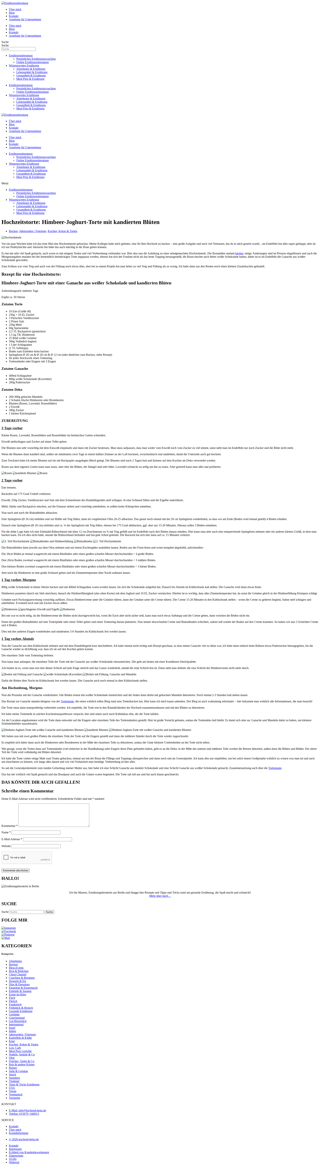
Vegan (12, 1091)
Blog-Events (16, 967)
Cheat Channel (17, 974)
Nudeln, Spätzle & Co (22, 1054)
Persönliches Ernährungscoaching (36, 58)
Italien (12, 1031)
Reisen (13, 1067)
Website (6, 846)
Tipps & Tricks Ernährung (24, 1084)
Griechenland (17, 1017)
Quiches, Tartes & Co (21, 1061)
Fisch (12, 997)
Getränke (14, 1014)
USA (12, 1087)
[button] (160, 183)
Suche (5, 42)
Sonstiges (14, 1077)
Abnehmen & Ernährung (30, 68)
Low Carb (15, 1047)
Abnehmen (15, 961)
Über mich (15, 9)
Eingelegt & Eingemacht (23, 987)
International (16, 1024)
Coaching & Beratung (22, 977)
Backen (13, 231)
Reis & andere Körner (22, 1064)
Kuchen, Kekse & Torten (62, 231)
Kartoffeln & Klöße (20, 1037)
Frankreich (15, 1004)
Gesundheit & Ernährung (31, 75)
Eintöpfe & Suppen (20, 991)
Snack (12, 1074)
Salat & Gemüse (18, 1071)
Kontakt (13, 16)
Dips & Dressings (19, 984)
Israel (12, 1027)
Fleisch (13, 1001)
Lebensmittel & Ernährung (31, 72)
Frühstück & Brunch (21, 1007)
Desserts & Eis (17, 981)
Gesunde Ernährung (20, 1011)
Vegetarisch (15, 1094)
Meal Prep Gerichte (20, 1051)
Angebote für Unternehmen (25, 19)
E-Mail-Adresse (11, 839)
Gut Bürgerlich (17, 1021)
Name (6, 832)
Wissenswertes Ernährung (24, 65)
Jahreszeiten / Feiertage (32, 231)
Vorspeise (14, 1097)
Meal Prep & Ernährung (30, 78)
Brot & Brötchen (19, 971)
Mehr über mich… (160, 895)
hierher (239, 253)
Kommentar (9, 825)
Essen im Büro (17, 994)
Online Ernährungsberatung (32, 62)
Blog (12, 12)
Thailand (14, 1081)
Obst (11, 1057)
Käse (12, 1041)
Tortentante (67, 701)
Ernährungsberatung (21, 55)
